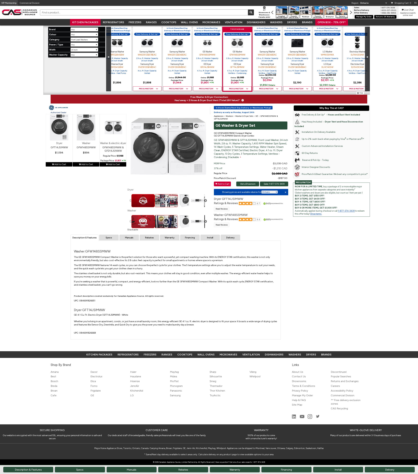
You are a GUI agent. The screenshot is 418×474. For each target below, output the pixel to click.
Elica (93, 381)
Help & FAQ (299, 400)
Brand (52, 29)
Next (205, 200)
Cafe (53, 395)
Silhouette (216, 376)
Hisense (135, 381)
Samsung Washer (147, 51)
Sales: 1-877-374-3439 (274, 184)
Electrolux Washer (357, 51)
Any (73, 29)
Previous (131, 200)
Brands (307, 22)
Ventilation (233, 22)
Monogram (176, 385)
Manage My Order (364, 17)
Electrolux (96, 376)
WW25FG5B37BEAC (147, 54)
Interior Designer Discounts (316, 167)
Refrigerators (113, 22)
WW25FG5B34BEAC (177, 54)
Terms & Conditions (303, 385)
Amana (55, 371)
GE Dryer (207, 64)
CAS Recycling (339, 408)
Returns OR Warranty (385, 17)
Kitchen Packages (85, 22)
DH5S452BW (117, 67)
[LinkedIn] (294, 417)
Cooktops (168, 22)
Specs (109, 237)
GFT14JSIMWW (237, 67)
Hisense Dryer (117, 64)
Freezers (135, 22)
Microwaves (211, 22)
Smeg (213, 381)
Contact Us (299, 376)
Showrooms (299, 381)
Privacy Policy (300, 390)
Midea (173, 376)
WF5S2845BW (117, 54)
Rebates (149, 237)
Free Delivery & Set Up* (331, 114)
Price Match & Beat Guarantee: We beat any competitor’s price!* (335, 174)
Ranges (151, 22)
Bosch (54, 381)
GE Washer (207, 51)
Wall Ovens (189, 22)
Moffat (174, 381)
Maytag (174, 371)
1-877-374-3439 (346, 211)
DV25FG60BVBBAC (297, 67)
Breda (54, 385)
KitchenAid (136, 390)
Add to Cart (59, 164)
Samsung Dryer (147, 64)
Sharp (213, 371)
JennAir (134, 385)
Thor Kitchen (217, 390)
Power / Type (56, 44)
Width (52, 49)
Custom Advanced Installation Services (322, 146)
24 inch (74, 50)
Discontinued (338, 371)
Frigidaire (95, 390)
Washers (276, 22)
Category (54, 39)
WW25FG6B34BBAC (297, 54)
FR (415, 3)
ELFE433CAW (357, 67)
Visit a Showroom (247, 184)
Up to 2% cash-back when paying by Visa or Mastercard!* (333, 138)
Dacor (93, 371)
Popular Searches (341, 376)
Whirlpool (254, 376)
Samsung (175, 395)
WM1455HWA (327, 54)
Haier (133, 371)
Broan (54, 390)
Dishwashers (256, 22)
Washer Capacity (58, 55)
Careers (335, 385)
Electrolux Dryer (357, 64)
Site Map (297, 404)
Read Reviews (222, 209)
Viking (252, 371)
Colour (52, 34)
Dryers (292, 22)
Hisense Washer (117, 51)
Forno (93, 385)
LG (132, 395)
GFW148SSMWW (207, 54)
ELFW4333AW (357, 54)
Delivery (230, 237)
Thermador (216, 385)
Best (53, 376)
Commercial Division (342, 395)
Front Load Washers (79, 40)
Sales (356, 8)
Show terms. (316, 214)
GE (92, 395)
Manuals (129, 237)
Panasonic (176, 390)
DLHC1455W (327, 67)
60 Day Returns (310, 153)
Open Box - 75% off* (332, 22)
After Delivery (361, 13)
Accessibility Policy (342, 390)
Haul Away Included (328, 124)
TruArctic (215, 395)
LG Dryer (327, 64)
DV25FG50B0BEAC (267, 67)
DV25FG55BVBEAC (147, 67)
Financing (190, 237)
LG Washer (327, 51)
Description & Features (84, 237)
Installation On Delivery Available (318, 132)
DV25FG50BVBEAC (177, 67)
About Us (297, 371)
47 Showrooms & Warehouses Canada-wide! (264, 13)
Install (210, 237)
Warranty (170, 237)
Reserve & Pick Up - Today (315, 160)
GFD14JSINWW (207, 67)
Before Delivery (361, 10)
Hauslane (135, 376)
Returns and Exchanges (345, 381)
